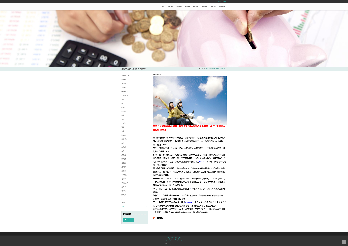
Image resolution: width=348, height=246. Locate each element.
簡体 (225, 1)
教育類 (123, 107)
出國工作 (124, 163)
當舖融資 (124, 83)
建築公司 (124, 159)
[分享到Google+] (176, 239)
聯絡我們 (220, 1)
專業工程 (124, 175)
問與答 (187, 6)
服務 (122, 115)
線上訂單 (222, 6)
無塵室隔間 (124, 91)
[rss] (180, 239)
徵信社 (123, 99)
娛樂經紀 (124, 195)
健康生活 (124, 179)
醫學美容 (124, 191)
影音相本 (196, 6)
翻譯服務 (124, 135)
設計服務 (124, 111)
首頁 (163, 6)
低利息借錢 (124, 95)
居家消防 (124, 167)
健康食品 (124, 123)
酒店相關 (124, 171)
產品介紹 (170, 6)
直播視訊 (124, 139)
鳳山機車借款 (188, 202)
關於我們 (213, 6)
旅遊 (122, 143)
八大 (122, 199)
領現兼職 (124, 87)
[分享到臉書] (168, 239)
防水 (122, 103)
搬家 (122, 119)
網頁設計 (124, 155)
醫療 (122, 127)
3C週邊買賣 (124, 183)
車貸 (122, 207)
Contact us (128, 220)
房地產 (123, 203)
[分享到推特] (172, 239)
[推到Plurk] (154, 218)
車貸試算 (201, 161)
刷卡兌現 (124, 79)
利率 (190, 189)
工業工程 (124, 147)
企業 (122, 151)
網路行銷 (124, 187)
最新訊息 (179, 6)
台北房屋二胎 (125, 75)
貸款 (122, 131)
